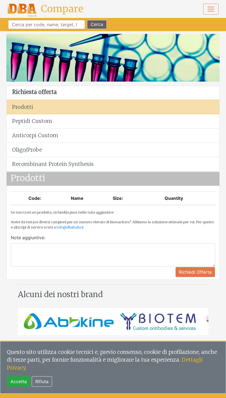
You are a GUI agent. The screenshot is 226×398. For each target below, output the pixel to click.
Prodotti (22, 107)
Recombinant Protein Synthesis (53, 164)
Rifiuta (42, 381)
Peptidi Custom (32, 121)
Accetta (18, 381)
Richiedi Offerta (195, 272)
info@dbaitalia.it (70, 227)
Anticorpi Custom (35, 135)
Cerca (97, 24)
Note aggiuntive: (28, 237)
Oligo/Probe (27, 149)
